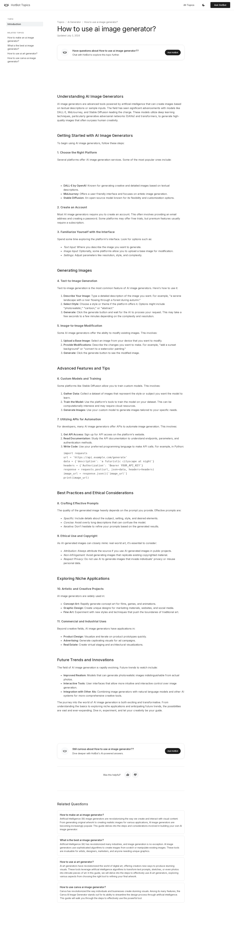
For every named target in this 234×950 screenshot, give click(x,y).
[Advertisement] (121, 75)
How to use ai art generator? (22, 53)
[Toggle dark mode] (203, 5)
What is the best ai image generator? (20, 47)
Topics (60, 22)
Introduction (14, 24)
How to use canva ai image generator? (21, 60)
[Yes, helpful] (127, 775)
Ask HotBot (220, 5)
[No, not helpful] (135, 775)
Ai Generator (74, 22)
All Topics (189, 5)
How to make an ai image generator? (20, 39)
